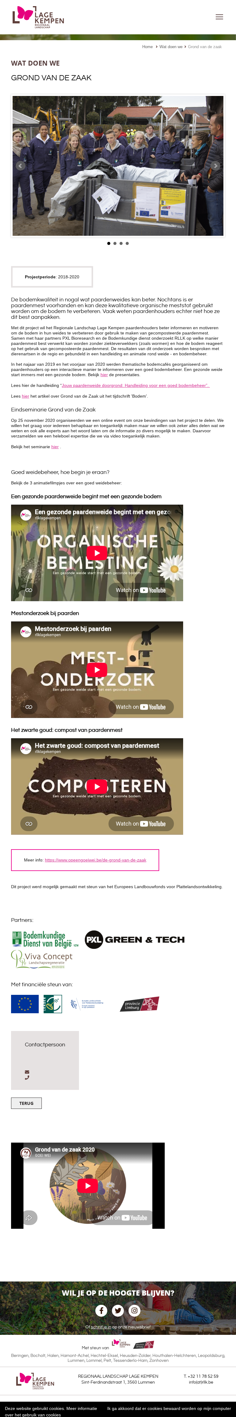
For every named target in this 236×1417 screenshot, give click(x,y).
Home (147, 46)
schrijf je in (101, 1327)
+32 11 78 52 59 (203, 1376)
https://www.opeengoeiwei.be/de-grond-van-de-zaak (95, 859)
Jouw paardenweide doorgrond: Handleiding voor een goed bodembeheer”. (136, 385)
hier (104, 374)
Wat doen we (171, 46)
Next (215, 166)
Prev (21, 166)
